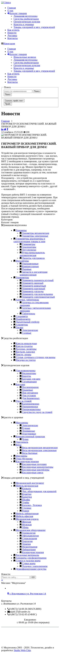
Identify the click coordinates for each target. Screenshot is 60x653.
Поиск (37, 91)
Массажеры (22, 422)
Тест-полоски (29, 249)
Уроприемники (30, 406)
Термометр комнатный (34, 286)
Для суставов (29, 395)
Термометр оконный (32, 283)
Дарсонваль (22, 442)
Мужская (27, 524)
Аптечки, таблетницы (27, 299)
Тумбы (25, 502)
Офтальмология (30, 535)
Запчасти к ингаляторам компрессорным (33, 273)
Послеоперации (30, 387)
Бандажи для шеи (31, 379)
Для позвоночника (25, 370)
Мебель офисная (24, 516)
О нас (10, 10)
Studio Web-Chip (22, 650)
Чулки (25, 439)
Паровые (26, 269)
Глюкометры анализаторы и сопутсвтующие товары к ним (29, 240)
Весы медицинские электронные (39, 450)
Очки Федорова (24, 458)
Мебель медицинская (27, 485)
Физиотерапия (29, 546)
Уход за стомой (24, 401)
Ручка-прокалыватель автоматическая (32, 254)
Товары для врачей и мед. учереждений (34, 27)
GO (33, 577)
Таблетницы (28, 313)
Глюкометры (28, 244)
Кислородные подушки (34, 464)
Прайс (8, 104)
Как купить (13, 30)
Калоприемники (30, 404)
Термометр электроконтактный (38, 297)
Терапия (26, 544)
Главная (11, 7)
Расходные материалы (27, 555)
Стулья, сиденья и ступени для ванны (35, 357)
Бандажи (20, 384)
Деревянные (28, 431)
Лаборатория (29, 549)
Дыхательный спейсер (27, 322)
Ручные (26, 428)
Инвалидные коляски (25, 57)
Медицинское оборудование (31, 530)
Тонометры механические (35, 233)
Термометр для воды (33, 291)
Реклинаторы (29, 373)
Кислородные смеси (32, 472)
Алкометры (22, 324)
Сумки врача (28, 563)
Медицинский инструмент (30, 483)
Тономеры (21, 230)
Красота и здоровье (24, 24)
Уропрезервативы (31, 409)
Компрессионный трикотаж (30, 436)
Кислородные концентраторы (37, 467)
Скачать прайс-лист (14, 101)
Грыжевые (27, 390)
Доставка (12, 35)
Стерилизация (29, 538)
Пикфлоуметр (23, 319)
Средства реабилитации (26, 19)
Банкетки (27, 497)
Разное (25, 510)
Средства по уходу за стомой (37, 412)
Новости (11, 32)
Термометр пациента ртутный (38, 280)
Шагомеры (21, 456)
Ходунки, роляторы (26, 349)
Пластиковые (29, 433)
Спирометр (22, 316)
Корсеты (26, 376)
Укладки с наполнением (34, 566)
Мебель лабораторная (27, 513)
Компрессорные (30, 266)
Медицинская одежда (27, 519)
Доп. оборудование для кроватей (39, 491)
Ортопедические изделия (27, 21)
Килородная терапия (33, 552)
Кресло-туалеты (24, 346)
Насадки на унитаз (26, 360)
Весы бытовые (29, 453)
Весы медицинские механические (40, 447)
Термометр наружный (33, 288)
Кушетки (26, 494)
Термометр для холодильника (37, 294)
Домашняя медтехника (25, 16)
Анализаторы (29, 247)
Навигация (9, 43)
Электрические (30, 330)
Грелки (19, 327)
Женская (26, 522)
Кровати (26, 488)
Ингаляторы (22, 261)
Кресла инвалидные (26, 343)
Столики (26, 508)
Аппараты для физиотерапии (31, 558)
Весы (18, 444)
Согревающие (29, 381)
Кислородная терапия (27, 461)
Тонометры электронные (35, 236)
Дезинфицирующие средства (31, 569)
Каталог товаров (18, 13)
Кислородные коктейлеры (35, 469)
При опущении (30, 392)
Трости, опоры (23, 354)
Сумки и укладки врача (28, 560)
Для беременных (31, 398)
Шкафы (26, 499)
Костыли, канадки (25, 351)
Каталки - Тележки (32, 505)
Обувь (25, 527)
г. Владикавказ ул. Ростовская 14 (27, 593)
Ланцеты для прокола (33, 258)
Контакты (12, 38)
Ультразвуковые (30, 263)
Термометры (22, 277)
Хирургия (27, 541)
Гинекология (28, 533)
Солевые (26, 333)
